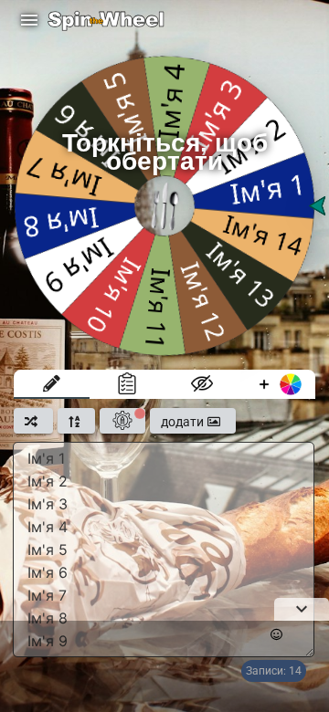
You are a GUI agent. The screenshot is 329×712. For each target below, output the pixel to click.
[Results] (127, 384)
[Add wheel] (278, 384)
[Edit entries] (52, 384)
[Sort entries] (76, 421)
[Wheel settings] (122, 421)
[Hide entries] (202, 384)
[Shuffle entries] (33, 421)
